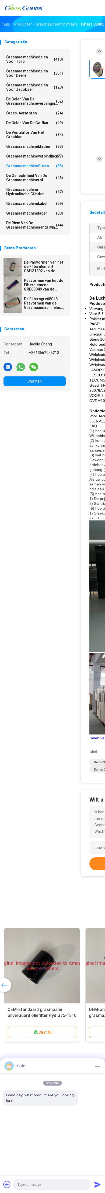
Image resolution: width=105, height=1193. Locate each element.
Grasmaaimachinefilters (34, 166)
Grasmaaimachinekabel (34, 203)
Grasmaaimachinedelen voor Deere (34, 73)
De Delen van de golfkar (34, 123)
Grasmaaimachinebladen (34, 146)
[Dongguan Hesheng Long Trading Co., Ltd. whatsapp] (20, 366)
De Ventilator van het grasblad (34, 134)
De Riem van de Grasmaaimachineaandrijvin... (34, 225)
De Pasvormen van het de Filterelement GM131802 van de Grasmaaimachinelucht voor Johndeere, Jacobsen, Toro (44, 266)
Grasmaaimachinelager (34, 213)
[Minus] (97, 1066)
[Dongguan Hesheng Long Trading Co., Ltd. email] (8, 366)
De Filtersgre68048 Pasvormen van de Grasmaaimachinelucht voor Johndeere (44, 303)
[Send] (97, 1184)
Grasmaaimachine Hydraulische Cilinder (34, 191)
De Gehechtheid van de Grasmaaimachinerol (34, 177)
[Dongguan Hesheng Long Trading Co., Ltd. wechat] (33, 366)
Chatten (34, 381)
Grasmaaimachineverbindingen (34, 156)
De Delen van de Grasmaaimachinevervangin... (34, 101)
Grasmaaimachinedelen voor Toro (34, 59)
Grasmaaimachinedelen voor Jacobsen (34, 87)
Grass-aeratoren (34, 113)
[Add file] (7, 1184)
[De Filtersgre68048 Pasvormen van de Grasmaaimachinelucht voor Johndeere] (13, 304)
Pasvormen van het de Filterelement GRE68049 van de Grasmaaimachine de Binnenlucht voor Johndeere (43, 284)
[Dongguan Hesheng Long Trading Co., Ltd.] (23, 8)
